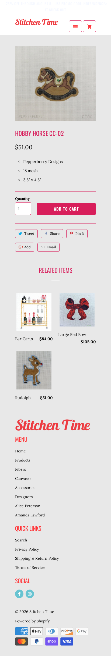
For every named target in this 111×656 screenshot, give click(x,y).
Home (20, 451)
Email (51, 247)
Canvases (23, 478)
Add (27, 247)
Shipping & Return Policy (37, 558)
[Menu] (75, 26)
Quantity (22, 198)
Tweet (29, 233)
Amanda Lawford (30, 515)
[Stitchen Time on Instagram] (30, 594)
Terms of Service (30, 567)
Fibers (20, 469)
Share (55, 233)
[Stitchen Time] (36, 26)
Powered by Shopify (32, 621)
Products (22, 460)
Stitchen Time (41, 611)
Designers (24, 496)
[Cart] (89, 26)
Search (21, 540)
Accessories (25, 487)
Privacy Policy (27, 549)
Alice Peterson (27, 505)
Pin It (79, 233)
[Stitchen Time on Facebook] (19, 594)
